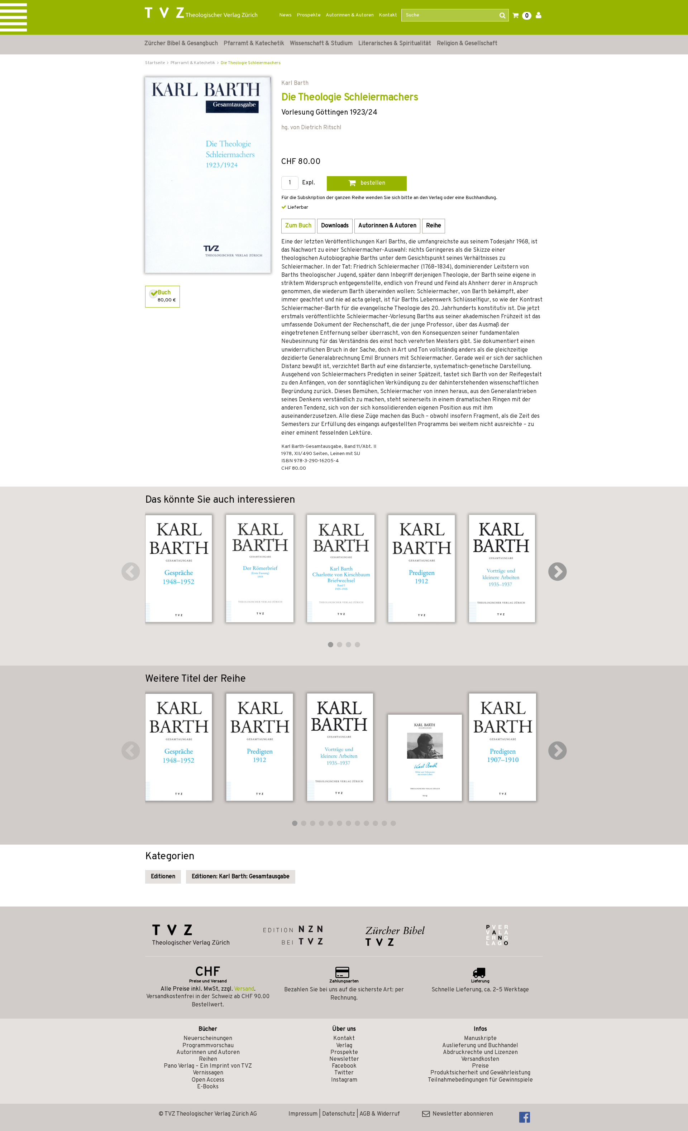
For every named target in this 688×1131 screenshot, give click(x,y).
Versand (244, 989)
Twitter (344, 1073)
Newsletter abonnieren (461, 1114)
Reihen (208, 1059)
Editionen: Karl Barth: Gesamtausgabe (241, 876)
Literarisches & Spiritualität (394, 43)
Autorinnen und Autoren (208, 1052)
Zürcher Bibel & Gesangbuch (181, 43)
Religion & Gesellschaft (467, 43)
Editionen (163, 876)
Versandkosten (480, 1059)
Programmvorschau (208, 1045)
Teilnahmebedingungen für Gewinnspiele (480, 1080)
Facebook (344, 1066)
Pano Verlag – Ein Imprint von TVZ (208, 1066)
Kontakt (388, 15)
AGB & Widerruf (379, 1114)
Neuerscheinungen (207, 1038)
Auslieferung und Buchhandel (480, 1045)
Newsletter (344, 1059)
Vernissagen (208, 1073)
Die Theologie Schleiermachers (251, 63)
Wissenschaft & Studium (321, 43)
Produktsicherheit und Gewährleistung (480, 1073)
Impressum (302, 1114)
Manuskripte (480, 1038)
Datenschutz (338, 1114)
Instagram (344, 1080)
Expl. (308, 183)
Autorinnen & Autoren (350, 15)
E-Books (208, 1087)
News (285, 15)
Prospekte (309, 15)
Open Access (208, 1080)
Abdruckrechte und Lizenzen (480, 1052)
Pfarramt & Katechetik (254, 43)
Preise (480, 1066)
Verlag (344, 1045)
